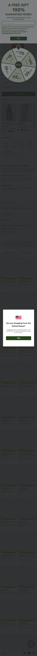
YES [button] (18, 338)
